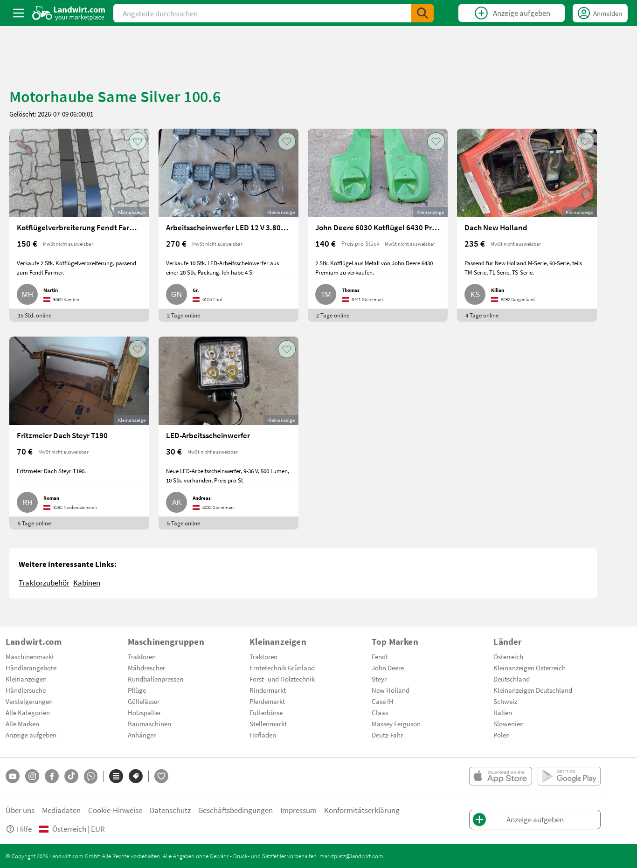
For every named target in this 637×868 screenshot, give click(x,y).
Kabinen (86, 582)
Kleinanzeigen (26, 678)
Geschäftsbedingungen (235, 810)
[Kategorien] (116, 776)
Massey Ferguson (396, 723)
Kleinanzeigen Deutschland (532, 690)
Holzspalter (144, 712)
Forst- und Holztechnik (282, 678)
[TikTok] (71, 776)
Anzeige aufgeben (31, 734)
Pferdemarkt (267, 701)
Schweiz (505, 701)
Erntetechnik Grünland (282, 667)
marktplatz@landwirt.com (351, 856)
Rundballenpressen (155, 678)
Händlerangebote (31, 667)
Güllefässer (143, 701)
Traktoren (142, 656)
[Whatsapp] (91, 776)
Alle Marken (22, 723)
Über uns (20, 810)
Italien (502, 712)
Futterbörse (266, 712)
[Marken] (136, 776)
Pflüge (137, 690)
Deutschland (511, 678)
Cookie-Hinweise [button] (115, 810)
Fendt (380, 656)
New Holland (390, 690)
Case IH (383, 701)
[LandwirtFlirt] (161, 776)
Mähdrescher (146, 667)
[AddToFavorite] (137, 141)
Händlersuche (26, 690)
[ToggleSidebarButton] (18, 13)
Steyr (379, 678)
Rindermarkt (267, 690)
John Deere (388, 667)
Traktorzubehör (44, 582)
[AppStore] (500, 776)
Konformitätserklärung (362, 810)
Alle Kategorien (28, 712)
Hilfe (24, 828)
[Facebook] (52, 776)
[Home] (69, 13)
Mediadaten (61, 810)
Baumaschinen (149, 723)
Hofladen (262, 734)
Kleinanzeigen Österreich (529, 667)
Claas (380, 712)
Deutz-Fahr (387, 734)
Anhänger (142, 734)
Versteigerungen (29, 701)
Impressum (298, 810)
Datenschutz (170, 810)
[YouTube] (13, 776)
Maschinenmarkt (30, 656)
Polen (501, 734)
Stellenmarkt (268, 723)
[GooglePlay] (569, 776)
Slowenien (508, 723)
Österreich (508, 656)
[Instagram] (32, 776)
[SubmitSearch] (422, 13)
